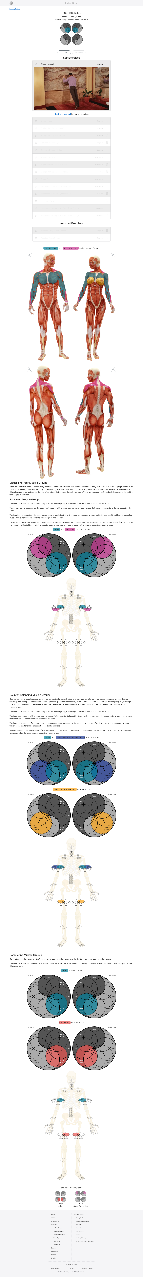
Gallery (79, 52)
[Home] (11, 3)
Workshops (57, 1238)
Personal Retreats (59, 1234)
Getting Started (81, 1238)
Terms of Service (87, 1268)
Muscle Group (71, 1022)
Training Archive (14, 9)
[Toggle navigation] (132, 3)
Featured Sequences (82, 1221)
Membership (55, 1221)
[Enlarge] (29, 255)
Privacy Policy (55, 1268)
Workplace (57, 1241)
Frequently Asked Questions (85, 1241)
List (65, 52)
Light (69, 1264)
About (53, 1218)
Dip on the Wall (47, 64)
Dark (75, 1264)
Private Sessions (59, 1231)
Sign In (53, 1258)
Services (54, 1224)
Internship (57, 1244)
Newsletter (54, 1251)
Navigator (79, 1218)
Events (53, 1248)
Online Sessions (58, 1228)
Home (53, 1214)
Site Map (71, 1268)
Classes (78, 1224)
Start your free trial (63, 114)
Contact (53, 1255)
